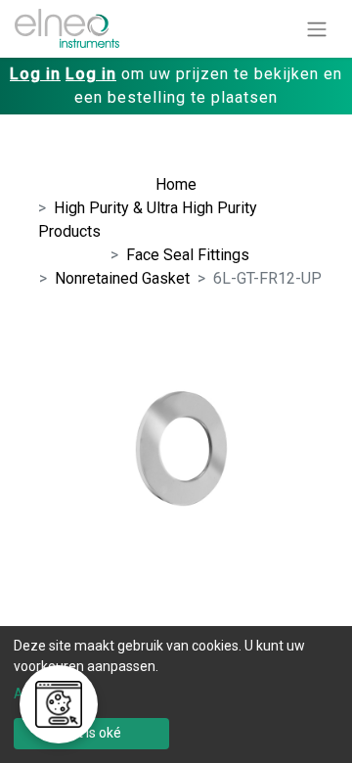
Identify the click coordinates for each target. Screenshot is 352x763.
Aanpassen (49, 693)
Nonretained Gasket (122, 278)
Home (176, 184)
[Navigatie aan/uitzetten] (316, 29)
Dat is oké (91, 733)
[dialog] (176, 694)
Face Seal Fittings (187, 255)
